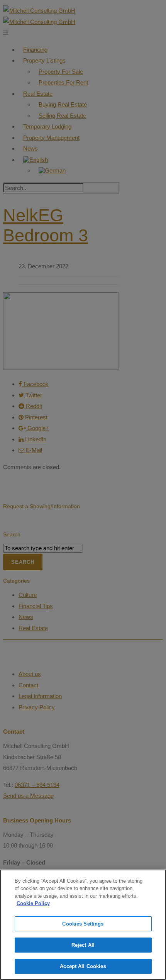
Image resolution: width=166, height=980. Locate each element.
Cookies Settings (82, 924)
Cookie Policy (33, 903)
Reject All (83, 945)
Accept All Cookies (83, 966)
